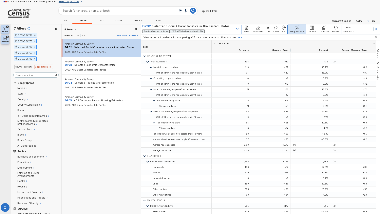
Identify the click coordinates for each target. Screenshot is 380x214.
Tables (82, 20)
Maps (101, 20)
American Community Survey (79, 44)
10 (72, 35)
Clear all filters (41, 67)
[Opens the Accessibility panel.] (5, 208)
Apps (359, 20)
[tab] (378, 53)
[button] (180, 11)
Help (372, 20)
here (239, 37)
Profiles (138, 20)
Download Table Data (127, 35)
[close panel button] (136, 29)
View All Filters (22, 67)
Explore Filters (209, 11)
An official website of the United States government (32, 1)
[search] (36, 75)
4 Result (70, 29)
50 (83, 35)
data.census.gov (342, 20)
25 (77, 35)
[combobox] (128, 10)
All (65, 20)
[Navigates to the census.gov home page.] (15, 16)
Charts (119, 20)
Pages (157, 20)
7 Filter (20, 28)
